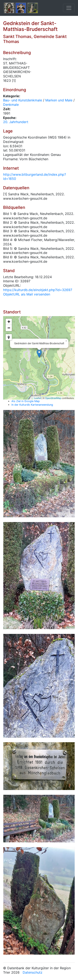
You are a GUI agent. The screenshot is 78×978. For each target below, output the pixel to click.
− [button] (8, 328)
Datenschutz (32, 972)
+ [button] (8, 321)
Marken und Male (58, 100)
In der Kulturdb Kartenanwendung (32, 404)
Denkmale (11, 104)
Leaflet (37, 398)
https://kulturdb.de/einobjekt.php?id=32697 (37, 290)
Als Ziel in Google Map (25, 401)
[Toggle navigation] (69, 8)
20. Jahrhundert (15, 122)
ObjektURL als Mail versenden (26, 294)
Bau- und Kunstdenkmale (22, 100)
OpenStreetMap (53, 398)
